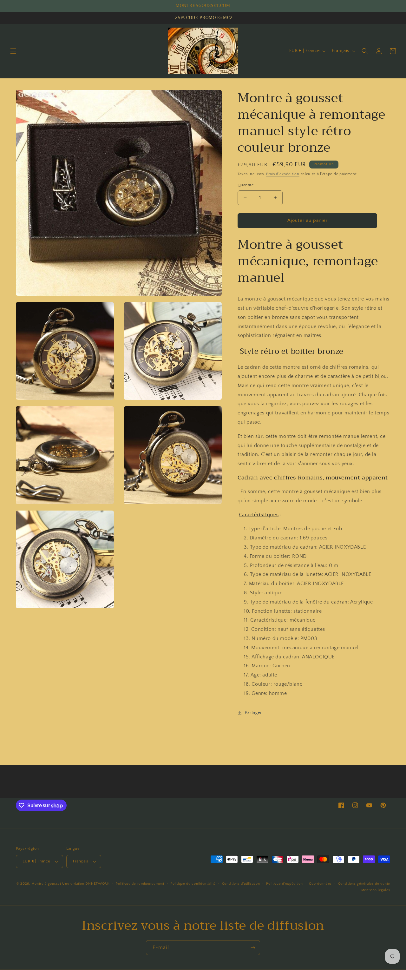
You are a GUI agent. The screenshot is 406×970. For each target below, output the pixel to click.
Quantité (246, 185)
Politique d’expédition (284, 884)
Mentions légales (375, 890)
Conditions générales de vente (364, 884)
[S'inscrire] (253, 947)
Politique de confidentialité (193, 884)
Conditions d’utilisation (241, 884)
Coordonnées (320, 884)
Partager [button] (253, 712)
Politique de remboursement (140, 884)
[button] (13, 51)
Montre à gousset (46, 884)
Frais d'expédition (282, 174)
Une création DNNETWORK (85, 884)
